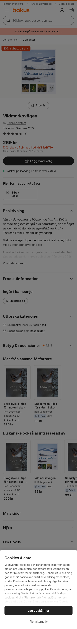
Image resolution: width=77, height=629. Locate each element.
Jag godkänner (39, 610)
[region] (38, 589)
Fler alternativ (39, 621)
